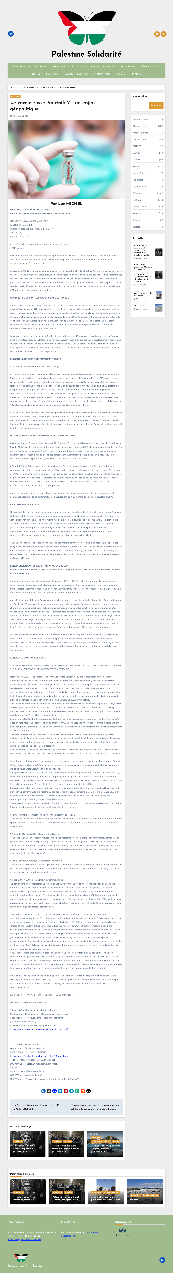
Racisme (137, 213)
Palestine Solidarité (87, 54)
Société (67, 1141)
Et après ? (138, 306)
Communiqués (140, 139)
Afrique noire (139, 126)
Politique (15, 96)
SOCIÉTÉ (121, 74)
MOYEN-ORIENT (62, 67)
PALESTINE (17, 67)
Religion (137, 220)
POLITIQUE (52, 74)
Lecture (136, 159)
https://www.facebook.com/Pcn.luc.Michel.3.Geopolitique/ (39, 1056)
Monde (136, 166)
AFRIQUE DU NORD (102, 67)
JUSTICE (36, 74)
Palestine (137, 193)
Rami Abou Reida (111, 1192)
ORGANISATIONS (101, 74)
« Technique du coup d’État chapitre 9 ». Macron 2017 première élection (142, 250)
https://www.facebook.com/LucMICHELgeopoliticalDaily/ (39, 1029)
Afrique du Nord (141, 119)
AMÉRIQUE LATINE (149, 67)
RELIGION (82, 74)
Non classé (138, 180)
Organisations (139, 186)
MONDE (81, 67)
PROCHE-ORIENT (38, 67)
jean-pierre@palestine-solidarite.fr (24, 1239)
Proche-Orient (140, 207)
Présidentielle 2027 (101, 1141)
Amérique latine (140, 133)
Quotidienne (92, 1232)
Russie (116, 1141)
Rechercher (140, 96)
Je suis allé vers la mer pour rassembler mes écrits (143, 293)
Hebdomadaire (68, 1236)
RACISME (68, 74)
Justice (136, 153)
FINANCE (136, 74)
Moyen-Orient (139, 173)
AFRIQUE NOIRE (127, 67)
